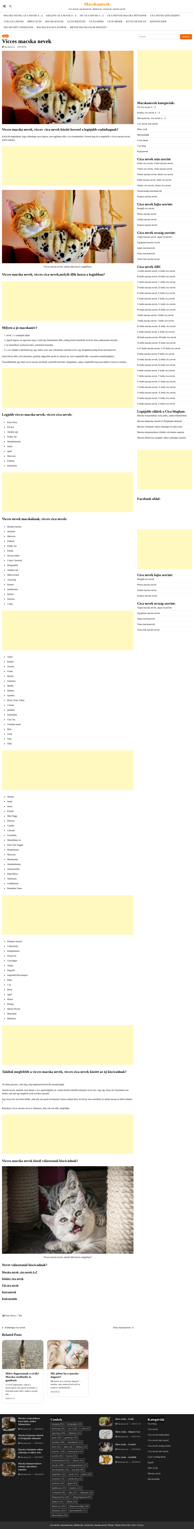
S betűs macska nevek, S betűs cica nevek (156, 370)
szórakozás (75, 1479)
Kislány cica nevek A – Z (61, 15)
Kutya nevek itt (136, 21)
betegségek (74, 1424)
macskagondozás (77, 1465)
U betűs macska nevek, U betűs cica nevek (156, 381)
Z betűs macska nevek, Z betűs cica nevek (156, 403)
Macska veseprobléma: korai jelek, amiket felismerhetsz (162, 415)
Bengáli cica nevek (145, 208)
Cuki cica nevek (14, 21)
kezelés (57, 1456)
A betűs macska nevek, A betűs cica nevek (156, 271)
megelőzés (58, 1474)
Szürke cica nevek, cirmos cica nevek (154, 185)
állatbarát (86, 1492)
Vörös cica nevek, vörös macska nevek (154, 169)
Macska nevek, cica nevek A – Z (23, 15)
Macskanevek (97, 4)
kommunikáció (60, 1460)
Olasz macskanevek (146, 253)
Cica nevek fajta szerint (158, 1440)
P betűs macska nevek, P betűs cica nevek (155, 354)
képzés (78, 1460)
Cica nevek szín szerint (165, 15)
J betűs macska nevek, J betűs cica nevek (155, 321)
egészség (58, 1433)
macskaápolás (60, 1469)
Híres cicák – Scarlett (125, 1444)
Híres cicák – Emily (124, 1419)
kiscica (71, 1456)
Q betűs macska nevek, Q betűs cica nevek (156, 359)
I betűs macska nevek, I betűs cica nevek (155, 315)
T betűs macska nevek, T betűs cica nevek (156, 376)
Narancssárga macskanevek (149, 191)
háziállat (58, 1442)
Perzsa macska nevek (146, 214)
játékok (81, 1447)
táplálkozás (59, 1488)
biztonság (58, 1428)
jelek (56, 1447)
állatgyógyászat (82, 1497)
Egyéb (5, 36)
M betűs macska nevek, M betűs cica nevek (156, 337)
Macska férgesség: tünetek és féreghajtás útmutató (159, 421)
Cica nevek (153, 1429)
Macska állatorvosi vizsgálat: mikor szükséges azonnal (161, 438)
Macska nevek (154, 1473)
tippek (72, 1483)
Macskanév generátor (18, 27)
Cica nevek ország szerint (159, 1446)
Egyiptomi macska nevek (148, 242)
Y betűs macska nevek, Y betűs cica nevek (156, 398)
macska (58, 1465)
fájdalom (75, 1433)
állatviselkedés (77, 1510)
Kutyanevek (9, 1292)
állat (73, 1492)
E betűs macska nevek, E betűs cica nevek (156, 293)
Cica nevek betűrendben (158, 1435)
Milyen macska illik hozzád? (88, 27)
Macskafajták (54, 21)
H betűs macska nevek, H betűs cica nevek (156, 309)
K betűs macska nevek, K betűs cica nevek (156, 326)
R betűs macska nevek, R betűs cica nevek (156, 365)
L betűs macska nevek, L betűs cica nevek (156, 332)
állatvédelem (59, 1515)
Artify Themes (137, 1525)
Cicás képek (96, 21)
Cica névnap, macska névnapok (127, 15)
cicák (85, 1428)
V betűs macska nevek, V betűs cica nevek (156, 387)
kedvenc (58, 1451)
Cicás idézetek (76, 21)
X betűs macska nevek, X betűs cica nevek (156, 392)
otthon (86, 1474)
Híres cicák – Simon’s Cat (127, 1432)
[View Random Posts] (4, 6)
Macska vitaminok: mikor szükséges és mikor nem (159, 426)
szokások (58, 1479)
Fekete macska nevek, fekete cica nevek (155, 174)
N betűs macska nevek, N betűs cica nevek (156, 343)
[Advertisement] (67, 166)
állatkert (57, 1501)
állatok (72, 1501)
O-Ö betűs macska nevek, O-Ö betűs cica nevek (158, 348)
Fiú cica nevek (10, 1285)
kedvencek (75, 1451)
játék (68, 1447)
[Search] (10, 6)
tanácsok (58, 1483)
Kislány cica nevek (13, 1278)
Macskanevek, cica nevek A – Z (151, 118)
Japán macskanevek (146, 248)
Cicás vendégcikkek (157, 1457)
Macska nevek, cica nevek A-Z (19, 1272)
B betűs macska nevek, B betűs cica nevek (156, 276)
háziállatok (75, 1442)
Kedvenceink (158, 21)
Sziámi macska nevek (147, 219)
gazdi (56, 1437)
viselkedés (58, 1492)
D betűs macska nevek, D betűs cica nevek (156, 287)
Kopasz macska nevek (147, 196)
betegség (58, 1424)
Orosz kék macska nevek (148, 259)
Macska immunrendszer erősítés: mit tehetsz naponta (160, 432)
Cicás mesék (115, 21)
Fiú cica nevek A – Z (92, 15)
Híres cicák (34, 21)
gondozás (70, 1437)
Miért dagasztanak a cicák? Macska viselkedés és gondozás (22, 1377)
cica (72, 1428)
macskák (78, 1469)
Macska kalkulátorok (51, 27)
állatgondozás (60, 1497)
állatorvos (59, 1506)
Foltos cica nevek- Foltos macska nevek (155, 163)
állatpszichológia (78, 1506)
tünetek (75, 1488)
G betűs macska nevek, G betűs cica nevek (156, 304)
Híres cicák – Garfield (125, 1457)
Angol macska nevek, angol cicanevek (154, 237)
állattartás (58, 1510)
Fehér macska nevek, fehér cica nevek (154, 180)
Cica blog (141, 146)
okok (73, 1474)
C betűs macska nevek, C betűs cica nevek (156, 282)
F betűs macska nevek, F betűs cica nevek (156, 298)
